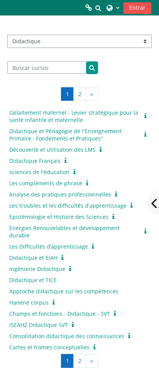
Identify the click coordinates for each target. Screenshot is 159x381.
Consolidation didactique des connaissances (66, 336)
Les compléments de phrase (45, 183)
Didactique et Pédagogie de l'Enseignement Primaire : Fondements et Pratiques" (65, 134)
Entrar (137, 7)
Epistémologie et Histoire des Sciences (58, 216)
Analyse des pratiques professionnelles (60, 194)
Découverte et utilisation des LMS (52, 149)
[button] (98, 8)
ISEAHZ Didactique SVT (38, 325)
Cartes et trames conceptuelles (49, 347)
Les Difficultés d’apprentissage (48, 246)
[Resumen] (147, 116)
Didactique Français (35, 160)
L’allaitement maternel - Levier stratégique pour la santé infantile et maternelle (73, 116)
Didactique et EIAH (33, 257)
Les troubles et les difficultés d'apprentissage (68, 205)
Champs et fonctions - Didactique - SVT (59, 313)
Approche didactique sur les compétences (63, 291)
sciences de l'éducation (39, 172)
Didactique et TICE (33, 280)
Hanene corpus (29, 302)
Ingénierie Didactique (37, 269)
